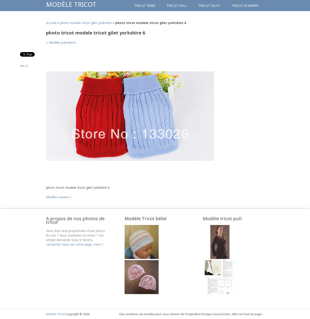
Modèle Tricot (71, 4)
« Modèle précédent (61, 42)
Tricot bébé (144, 5)
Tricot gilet (209, 5)
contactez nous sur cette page (69, 244)
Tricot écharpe (244, 5)
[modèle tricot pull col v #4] (220, 293)
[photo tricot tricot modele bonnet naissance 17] (142, 258)
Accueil (51, 23)
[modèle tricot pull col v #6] (220, 258)
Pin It (24, 66)
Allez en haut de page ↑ (248, 314)
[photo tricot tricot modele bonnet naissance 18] (142, 293)
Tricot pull (177, 5)
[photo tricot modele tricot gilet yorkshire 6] (130, 159)
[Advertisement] (128, 60)
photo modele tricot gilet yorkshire (86, 23)
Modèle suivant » (58, 197)
